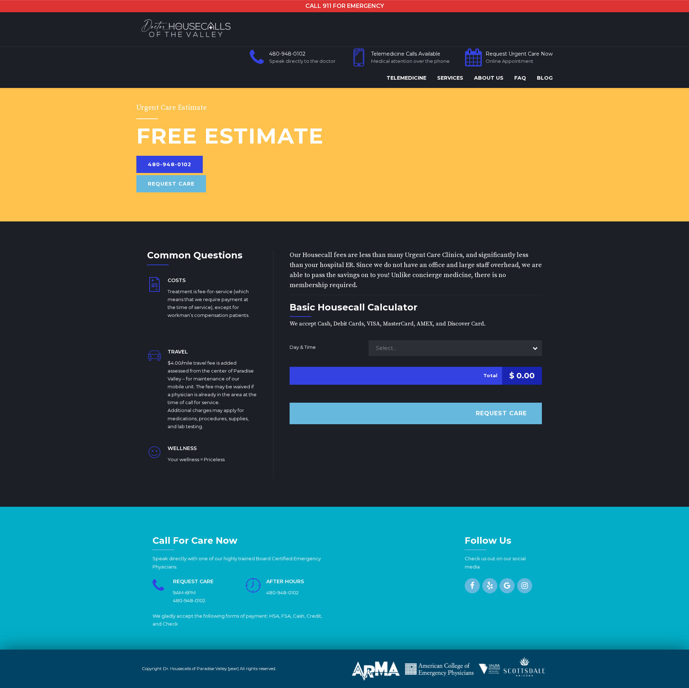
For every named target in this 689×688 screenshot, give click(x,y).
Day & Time (303, 347)
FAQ (520, 78)
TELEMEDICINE (406, 78)
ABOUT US (488, 78)
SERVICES (450, 78)
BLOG (545, 78)
